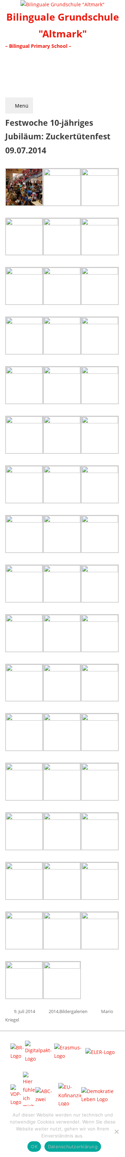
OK (34, 1146)
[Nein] (116, 1131)
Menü (21, 105)
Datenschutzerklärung (73, 1146)
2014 (53, 1011)
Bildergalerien (73, 1011)
